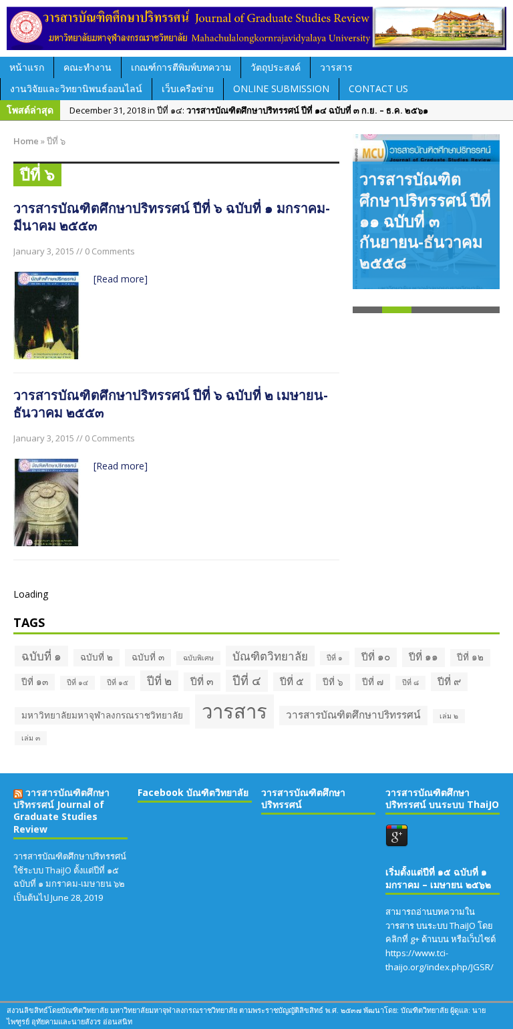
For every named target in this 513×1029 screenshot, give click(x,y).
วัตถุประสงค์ (275, 67)
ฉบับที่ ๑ (41, 656)
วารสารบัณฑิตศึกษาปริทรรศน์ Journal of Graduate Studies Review (61, 810)
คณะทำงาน (87, 67)
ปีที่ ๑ (335, 657)
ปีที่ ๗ (372, 682)
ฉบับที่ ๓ (148, 657)
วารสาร (336, 67)
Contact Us (378, 88)
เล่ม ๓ (30, 738)
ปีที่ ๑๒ (470, 657)
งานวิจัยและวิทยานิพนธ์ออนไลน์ (76, 88)
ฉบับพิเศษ (198, 657)
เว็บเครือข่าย (188, 88)
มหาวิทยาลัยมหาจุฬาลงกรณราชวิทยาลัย (102, 715)
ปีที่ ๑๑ (423, 657)
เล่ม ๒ (449, 716)
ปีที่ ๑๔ (77, 682)
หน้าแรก (26, 67)
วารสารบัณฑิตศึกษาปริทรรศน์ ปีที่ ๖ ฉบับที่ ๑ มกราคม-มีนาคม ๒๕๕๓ (171, 216)
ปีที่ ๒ (159, 680)
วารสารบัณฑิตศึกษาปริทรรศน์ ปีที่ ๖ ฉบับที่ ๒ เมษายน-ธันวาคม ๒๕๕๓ (170, 403)
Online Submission (281, 88)
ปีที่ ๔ (246, 680)
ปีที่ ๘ (410, 682)
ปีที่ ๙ (449, 681)
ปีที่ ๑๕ (117, 682)
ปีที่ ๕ (292, 681)
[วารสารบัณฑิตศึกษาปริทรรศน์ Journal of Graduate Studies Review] (256, 28)
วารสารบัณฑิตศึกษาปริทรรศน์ (353, 715)
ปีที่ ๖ (333, 682)
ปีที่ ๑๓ (34, 682)
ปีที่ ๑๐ (375, 657)
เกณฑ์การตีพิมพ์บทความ (181, 67)
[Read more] (121, 278)
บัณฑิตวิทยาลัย (270, 656)
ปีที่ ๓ (202, 681)
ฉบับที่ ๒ (96, 657)
